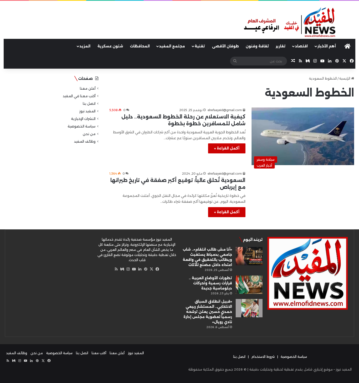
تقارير (280, 46)
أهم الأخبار (326, 46)
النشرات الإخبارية (83, 119)
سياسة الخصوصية (81, 126)
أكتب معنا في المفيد (79, 96)
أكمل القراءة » (226, 148)
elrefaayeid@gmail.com (225, 110)
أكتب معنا (99, 353)
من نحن (89, 134)
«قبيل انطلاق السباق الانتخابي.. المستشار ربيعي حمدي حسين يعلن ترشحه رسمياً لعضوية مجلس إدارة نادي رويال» (207, 311)
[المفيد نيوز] (299, 23)
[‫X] (151, 269)
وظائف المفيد (84, 141)
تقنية (200, 46)
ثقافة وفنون (257, 46)
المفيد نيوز (87, 111)
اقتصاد (301, 46)
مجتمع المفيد (172, 46)
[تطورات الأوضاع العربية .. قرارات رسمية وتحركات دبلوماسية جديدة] (249, 285)
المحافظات (140, 46)
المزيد (85, 46)
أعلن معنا (87, 88)
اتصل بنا (89, 104)
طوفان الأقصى (225, 46)
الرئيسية (345, 78)
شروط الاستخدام (263, 357)
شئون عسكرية (110, 46)
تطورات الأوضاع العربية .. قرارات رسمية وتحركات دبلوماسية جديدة (210, 283)
